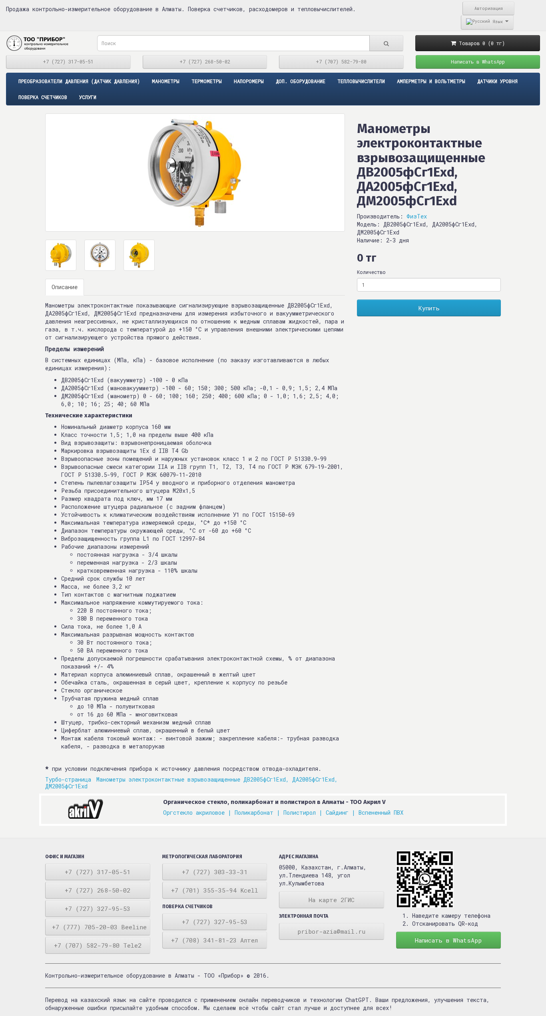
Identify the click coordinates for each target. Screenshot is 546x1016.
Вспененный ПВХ (381, 812)
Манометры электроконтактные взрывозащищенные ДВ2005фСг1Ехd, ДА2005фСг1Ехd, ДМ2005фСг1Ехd (191, 783)
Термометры (206, 81)
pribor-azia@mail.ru (331, 931)
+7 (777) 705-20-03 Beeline (99, 927)
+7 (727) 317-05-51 (68, 61)
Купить (429, 308)
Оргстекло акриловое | (197, 812)
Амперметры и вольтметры (431, 81)
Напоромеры (249, 81)
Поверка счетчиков (42, 97)
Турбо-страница (69, 779)
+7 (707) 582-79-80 (341, 61)
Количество (371, 272)
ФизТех (417, 216)
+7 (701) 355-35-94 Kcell (214, 890)
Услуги (87, 97)
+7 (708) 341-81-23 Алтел (214, 940)
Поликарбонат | (257, 812)
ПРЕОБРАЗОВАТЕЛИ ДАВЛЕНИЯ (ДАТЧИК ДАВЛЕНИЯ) (79, 81)
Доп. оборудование (300, 81)
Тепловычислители (361, 81)
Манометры (165, 81)
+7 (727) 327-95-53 (97, 909)
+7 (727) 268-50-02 (204, 61)
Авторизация (488, 8)
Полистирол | (303, 812)
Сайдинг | (340, 812)
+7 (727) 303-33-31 (214, 872)
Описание (65, 287)
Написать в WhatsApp (478, 61)
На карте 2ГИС (332, 900)
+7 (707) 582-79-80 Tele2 (97, 945)
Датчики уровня (497, 81)
